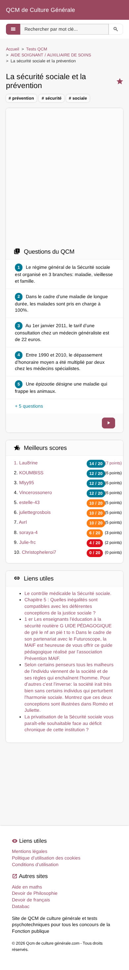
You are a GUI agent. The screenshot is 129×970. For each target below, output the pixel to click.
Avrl (23, 522)
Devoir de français (31, 899)
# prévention (21, 98)
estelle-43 (29, 502)
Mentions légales (29, 851)
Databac (20, 906)
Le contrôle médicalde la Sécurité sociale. (67, 593)
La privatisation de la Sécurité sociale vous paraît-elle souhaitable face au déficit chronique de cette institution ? (68, 723)
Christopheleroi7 (39, 552)
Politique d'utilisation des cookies (46, 857)
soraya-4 (28, 532)
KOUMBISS (31, 472)
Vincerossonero (35, 492)
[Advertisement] (64, 179)
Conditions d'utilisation (35, 864)
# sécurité (52, 98)
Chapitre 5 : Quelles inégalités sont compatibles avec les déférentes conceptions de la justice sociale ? (61, 606)
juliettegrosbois (35, 512)
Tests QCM (36, 49)
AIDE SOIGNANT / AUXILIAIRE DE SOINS (51, 55)
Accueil (12, 49)
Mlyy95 (26, 482)
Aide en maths (27, 887)
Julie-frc (27, 542)
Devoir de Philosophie (35, 893)
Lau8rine (28, 462)
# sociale (78, 98)
